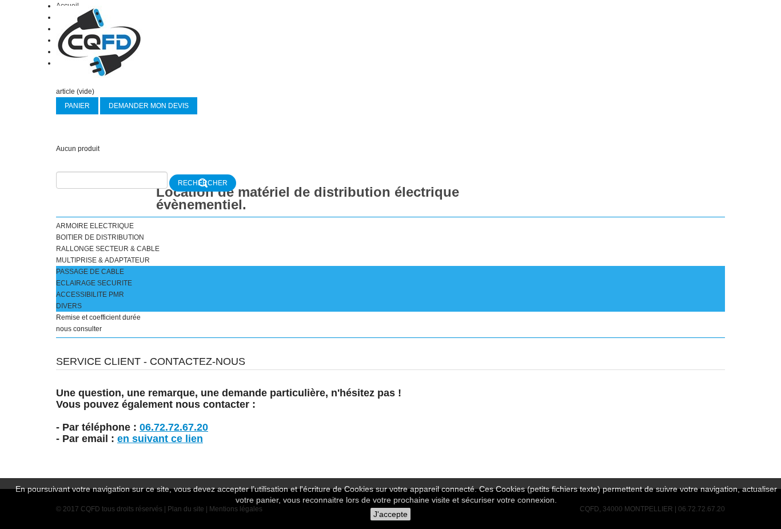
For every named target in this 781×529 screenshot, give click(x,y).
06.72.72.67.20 (174, 427)
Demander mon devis (149, 106)
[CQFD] (99, 42)
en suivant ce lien (160, 438)
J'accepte (390, 514)
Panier (77, 106)
